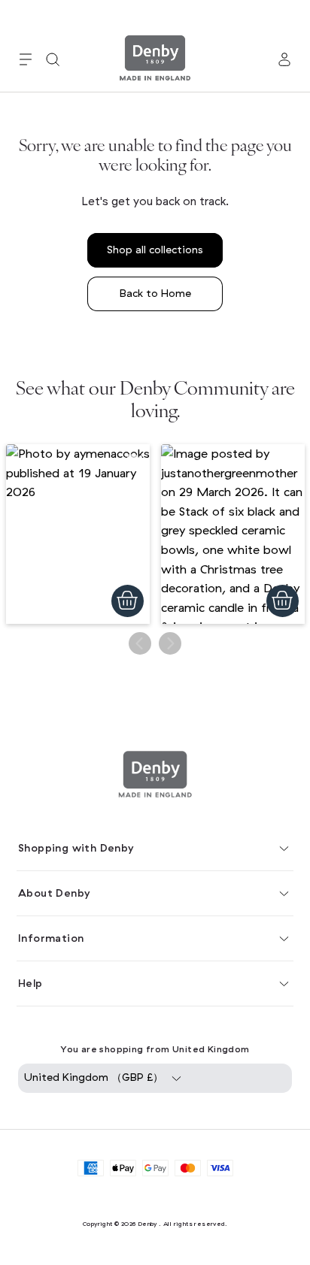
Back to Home (155, 293)
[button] (25, 59)
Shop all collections (155, 250)
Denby (147, 1223)
